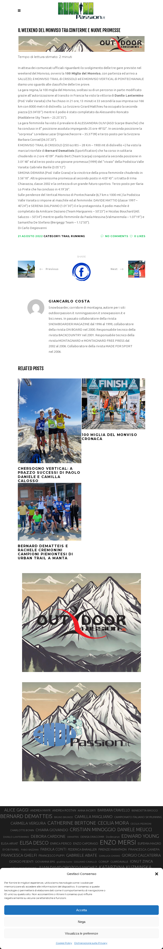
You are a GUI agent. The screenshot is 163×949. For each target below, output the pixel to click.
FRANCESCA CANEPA (144, 849)
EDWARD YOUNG (140, 836)
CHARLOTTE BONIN (22, 830)
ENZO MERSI (118, 842)
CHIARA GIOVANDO (52, 830)
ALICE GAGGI (16, 809)
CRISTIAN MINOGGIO (93, 829)
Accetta (81, 910)
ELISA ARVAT (9, 843)
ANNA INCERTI (87, 810)
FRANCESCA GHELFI (19, 855)
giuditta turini (64, 861)
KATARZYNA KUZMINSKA (125, 867)
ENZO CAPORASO (85, 843)
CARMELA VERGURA (28, 823)
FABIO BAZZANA (30, 849)
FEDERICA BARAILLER (82, 849)
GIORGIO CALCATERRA (141, 855)
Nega (81, 922)
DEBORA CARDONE (48, 836)
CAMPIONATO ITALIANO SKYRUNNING (138, 817)
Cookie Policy (64, 943)
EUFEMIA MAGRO (149, 843)
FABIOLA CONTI (53, 849)
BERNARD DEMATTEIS (26, 816)
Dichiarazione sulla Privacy (90, 943)
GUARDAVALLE (119, 861)
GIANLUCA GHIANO (109, 856)
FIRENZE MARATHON (112, 849)
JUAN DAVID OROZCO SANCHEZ (67, 867)
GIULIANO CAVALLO (85, 861)
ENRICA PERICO (61, 843)
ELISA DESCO (34, 842)
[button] (157, 874)
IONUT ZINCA (141, 861)
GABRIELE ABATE (81, 855)
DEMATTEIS (73, 837)
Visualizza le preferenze (81, 933)
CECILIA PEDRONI (141, 823)
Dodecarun (113, 836)
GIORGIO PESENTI (21, 861)
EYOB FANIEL (11, 849)
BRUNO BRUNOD (63, 817)
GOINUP (103, 861)
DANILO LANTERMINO (16, 836)
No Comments (116, 236)
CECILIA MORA (113, 822)
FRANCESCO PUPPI (52, 855)
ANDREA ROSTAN (64, 810)
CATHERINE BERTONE (72, 822)
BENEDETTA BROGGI (145, 810)
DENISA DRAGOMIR (92, 836)
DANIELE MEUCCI (134, 829)
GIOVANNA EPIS (45, 861)
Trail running (73, 236)
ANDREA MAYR (40, 810)
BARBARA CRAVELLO (113, 810)
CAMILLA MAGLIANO (93, 816)
